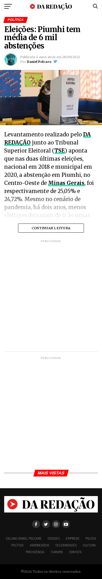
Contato (75, 552)
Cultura (89, 545)
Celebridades (66, 545)
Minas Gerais (66, 183)
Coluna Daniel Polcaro (23, 538)
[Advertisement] (51, 296)
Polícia (91, 538)
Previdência (35, 552)
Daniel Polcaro (39, 62)
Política (17, 545)
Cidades (54, 538)
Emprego (72, 538)
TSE (59, 150)
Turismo (56, 552)
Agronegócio (39, 545)
